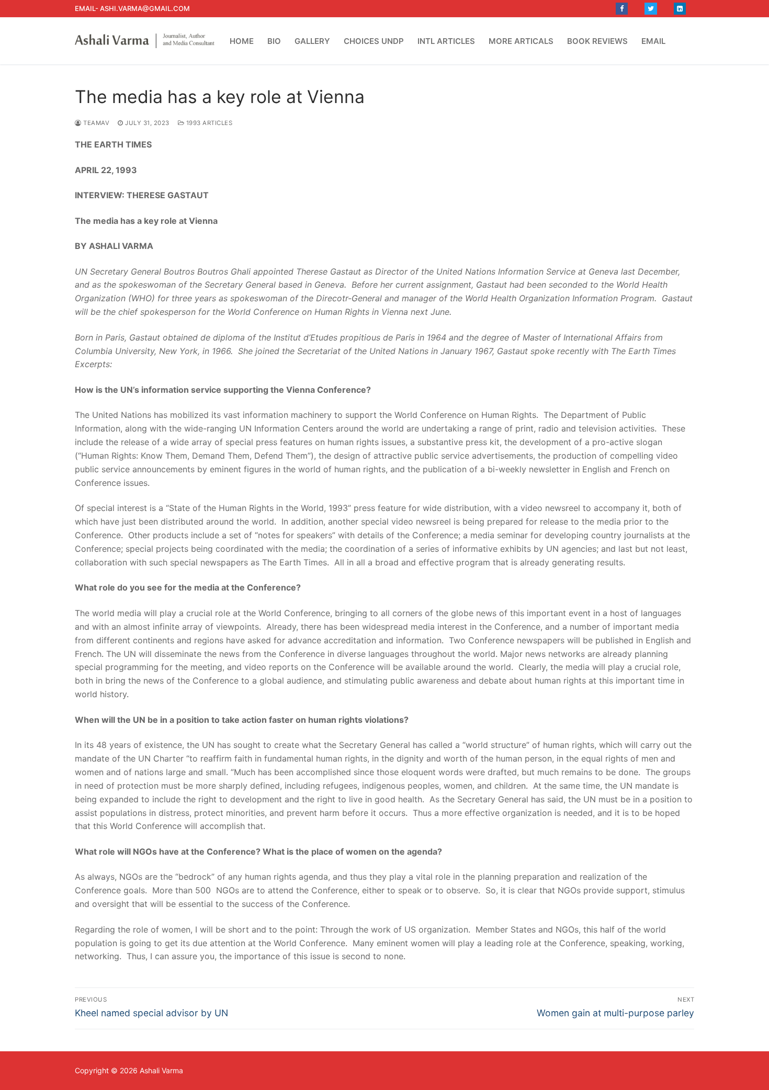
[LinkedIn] (680, 9)
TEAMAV (95, 123)
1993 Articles (208, 123)
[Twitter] (650, 9)
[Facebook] (622, 9)
